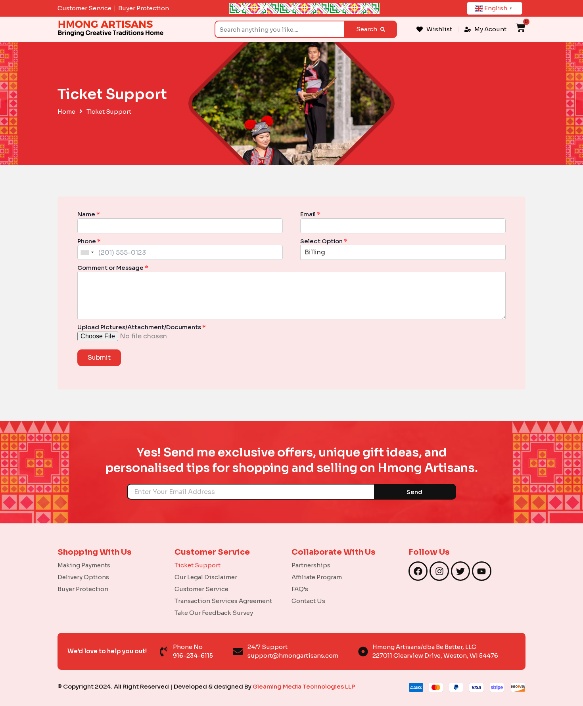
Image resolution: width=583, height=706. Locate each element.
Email (310, 214)
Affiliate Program (317, 577)
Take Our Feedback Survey (214, 612)
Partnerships (311, 565)
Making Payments (84, 565)
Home (66, 111)
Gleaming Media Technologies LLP (304, 686)
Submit (99, 357)
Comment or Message (112, 267)
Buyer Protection (83, 589)
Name (88, 214)
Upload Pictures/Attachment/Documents (141, 327)
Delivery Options (83, 577)
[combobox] (279, 29)
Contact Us (308, 601)
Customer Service (201, 589)
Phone (89, 241)
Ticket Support (198, 565)
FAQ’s (300, 589)
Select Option (323, 241)
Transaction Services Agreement (223, 601)
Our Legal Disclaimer (206, 577)
